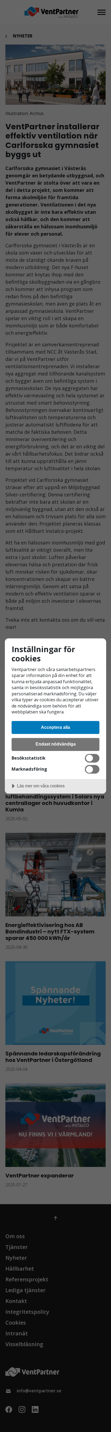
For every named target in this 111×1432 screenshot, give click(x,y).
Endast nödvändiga (56, 744)
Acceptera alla (55, 727)
